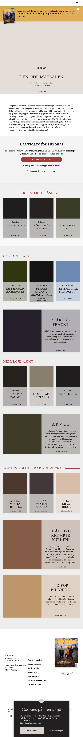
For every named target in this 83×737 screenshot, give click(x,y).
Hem (30, 656)
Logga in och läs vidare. (51, 165)
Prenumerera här (35, 660)
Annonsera (32, 672)
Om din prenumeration (37, 680)
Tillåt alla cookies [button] (31, 730)
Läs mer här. (51, 171)
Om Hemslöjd (33, 668)
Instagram (13, 649)
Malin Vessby (11, 670)
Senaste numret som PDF (66, 674)
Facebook (6, 649)
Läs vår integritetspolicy (32, 723)
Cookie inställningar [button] (55, 730)
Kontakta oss (33, 676)
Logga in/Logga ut (35, 664)
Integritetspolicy (35, 684)
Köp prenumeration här (41, 159)
